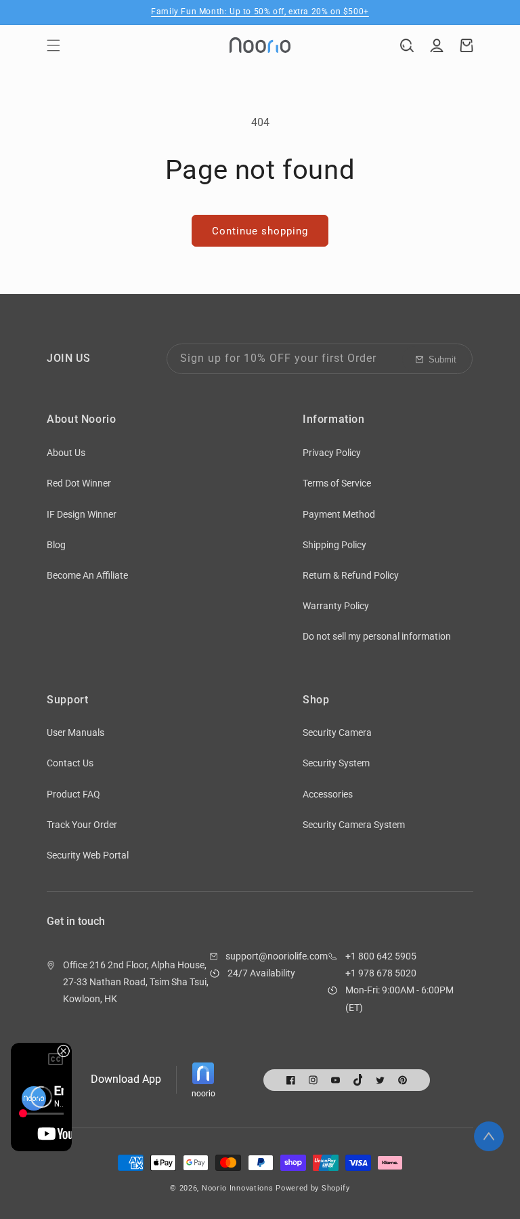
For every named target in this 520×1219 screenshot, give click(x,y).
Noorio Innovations (238, 1188)
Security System (336, 763)
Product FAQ (73, 794)
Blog (56, 544)
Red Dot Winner (79, 483)
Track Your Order (82, 824)
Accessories (328, 794)
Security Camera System (354, 824)
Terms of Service (337, 483)
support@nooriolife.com (276, 956)
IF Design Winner (81, 514)
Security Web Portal (88, 855)
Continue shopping (260, 231)
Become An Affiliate (87, 575)
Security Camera (337, 732)
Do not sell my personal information (377, 636)
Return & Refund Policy (351, 575)
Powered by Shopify (313, 1188)
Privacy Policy (332, 452)
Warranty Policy (336, 605)
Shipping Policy (334, 544)
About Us (66, 452)
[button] (53, 45)
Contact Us (70, 763)
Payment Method (339, 514)
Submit (442, 359)
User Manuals (75, 732)
